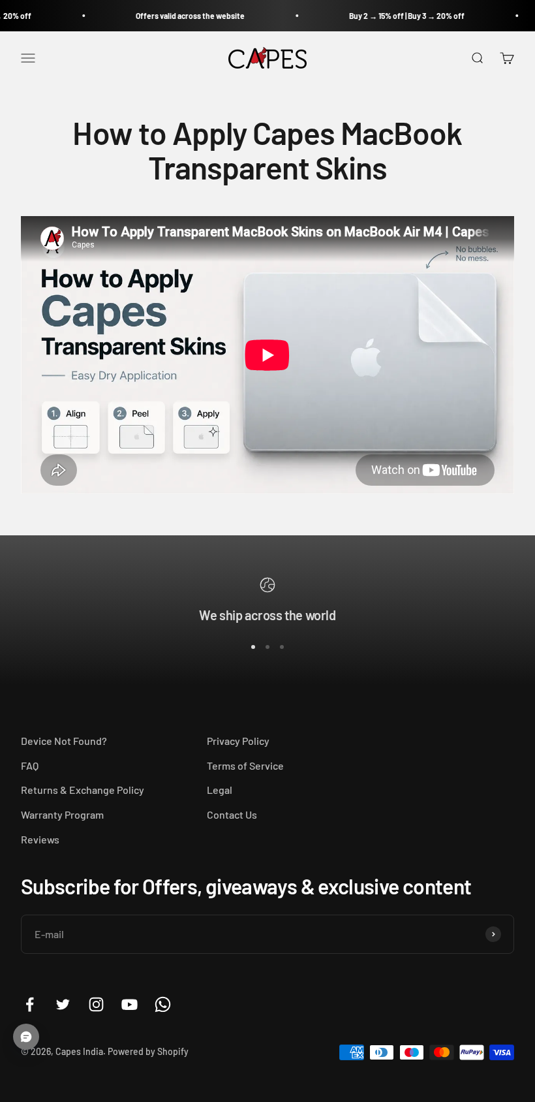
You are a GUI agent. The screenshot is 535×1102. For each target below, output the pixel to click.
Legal (219, 789)
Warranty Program (62, 814)
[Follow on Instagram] (96, 1004)
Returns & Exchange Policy (82, 789)
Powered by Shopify (148, 1051)
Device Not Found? (64, 740)
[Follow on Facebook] (29, 1004)
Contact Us (232, 814)
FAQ (29, 765)
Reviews (40, 839)
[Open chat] (26, 1037)
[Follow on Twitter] (63, 1004)
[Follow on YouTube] (129, 1004)
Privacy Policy (238, 740)
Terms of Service (245, 765)
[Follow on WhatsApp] (163, 1004)
